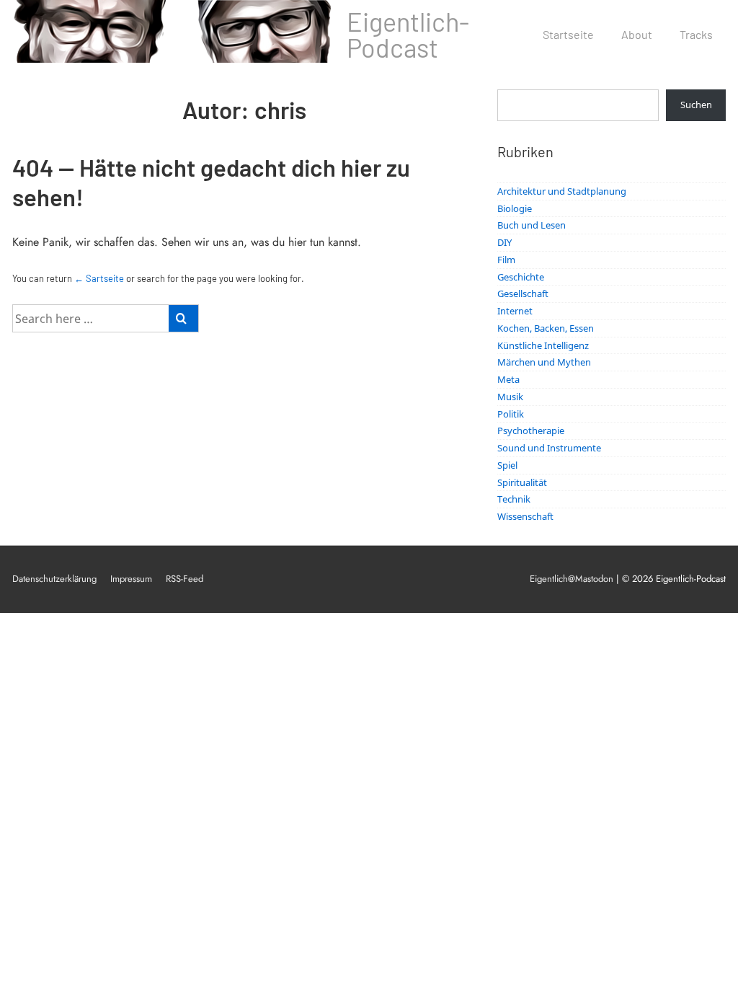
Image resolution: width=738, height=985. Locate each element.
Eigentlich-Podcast (408, 34)
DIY (504, 242)
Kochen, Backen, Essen (545, 328)
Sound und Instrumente (549, 447)
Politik (510, 413)
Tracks (696, 34)
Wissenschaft (525, 516)
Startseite (568, 34)
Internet (515, 310)
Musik (510, 396)
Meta (508, 379)
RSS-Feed (184, 579)
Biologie (514, 208)
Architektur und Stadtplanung (561, 191)
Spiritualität (522, 482)
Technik (513, 498)
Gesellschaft (522, 293)
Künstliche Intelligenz (543, 345)
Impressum (131, 579)
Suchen (696, 104)
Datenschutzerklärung (54, 579)
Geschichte (520, 276)
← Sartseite (99, 278)
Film (506, 259)
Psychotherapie (530, 430)
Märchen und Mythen (544, 361)
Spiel (507, 465)
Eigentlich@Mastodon (571, 579)
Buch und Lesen (531, 224)
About (636, 34)
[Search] (183, 318)
